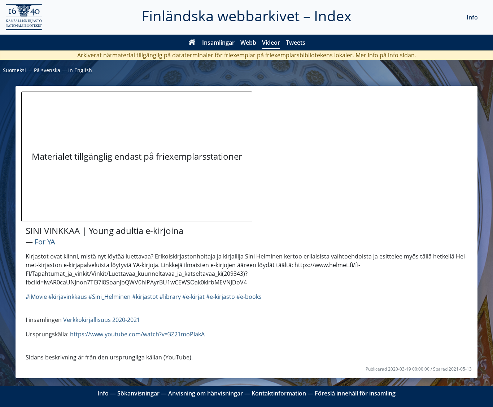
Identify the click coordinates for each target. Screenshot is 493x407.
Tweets (295, 43)
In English (80, 70)
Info (472, 17)
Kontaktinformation (279, 393)
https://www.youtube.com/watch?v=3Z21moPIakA (137, 334)
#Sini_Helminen (109, 297)
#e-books (249, 297)
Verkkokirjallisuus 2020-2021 (101, 320)
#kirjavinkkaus (67, 297)
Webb (248, 43)
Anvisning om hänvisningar (205, 393)
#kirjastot (145, 297)
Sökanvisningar (138, 393)
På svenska (47, 70)
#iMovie (36, 297)
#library (170, 297)
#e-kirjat (193, 297)
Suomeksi (14, 70)
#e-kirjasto (220, 297)
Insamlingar (218, 43)
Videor (271, 43)
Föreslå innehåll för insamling (355, 393)
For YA (45, 242)
